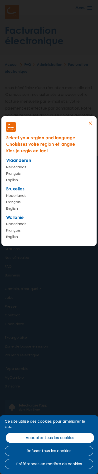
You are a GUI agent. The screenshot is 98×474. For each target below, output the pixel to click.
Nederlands (16, 166)
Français (13, 173)
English (12, 179)
